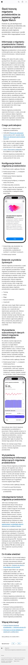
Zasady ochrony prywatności (7, 659)
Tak (13, 643)
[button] (19, 2)
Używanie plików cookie (6, 662)
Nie (19, 643)
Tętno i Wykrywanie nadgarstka (12, 149)
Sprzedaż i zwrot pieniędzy (6, 661)
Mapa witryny (16, 661)
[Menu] (26, 2)
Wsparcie (7, 648)
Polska (2, 655)
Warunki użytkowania (19, 659)
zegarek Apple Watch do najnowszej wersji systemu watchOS (14, 137)
